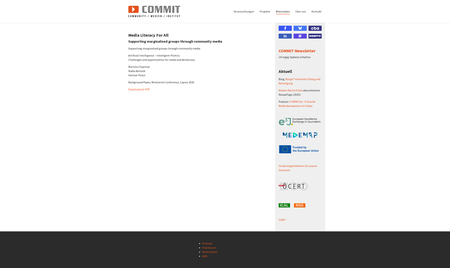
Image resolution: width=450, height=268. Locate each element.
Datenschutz (210, 252)
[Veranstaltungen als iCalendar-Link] (285, 205)
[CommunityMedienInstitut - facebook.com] (285, 28)
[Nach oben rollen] (442, 260)
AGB (204, 256)
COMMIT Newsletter (297, 51)
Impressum (209, 247)
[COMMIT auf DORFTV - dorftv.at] (315, 36)
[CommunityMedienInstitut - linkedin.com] (285, 36)
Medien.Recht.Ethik (290, 90)
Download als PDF (139, 89)
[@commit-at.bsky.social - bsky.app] (300, 28)
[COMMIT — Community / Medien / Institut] (154, 11)
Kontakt (207, 243)
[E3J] (300, 121)
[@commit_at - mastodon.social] (300, 36)
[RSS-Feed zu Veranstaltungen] (300, 205)
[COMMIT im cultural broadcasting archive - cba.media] (315, 28)
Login (282, 219)
